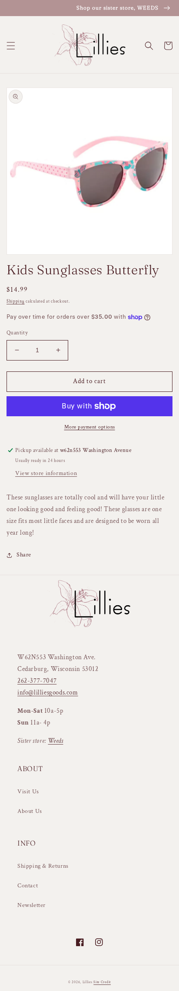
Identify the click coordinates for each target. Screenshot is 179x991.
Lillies (88, 982)
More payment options (89, 427)
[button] (10, 45)
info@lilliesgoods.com (47, 692)
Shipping (16, 301)
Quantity (17, 333)
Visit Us (28, 791)
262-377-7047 (36, 681)
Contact (27, 886)
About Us (29, 811)
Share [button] (24, 555)
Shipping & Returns (43, 866)
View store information (46, 473)
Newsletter (31, 905)
